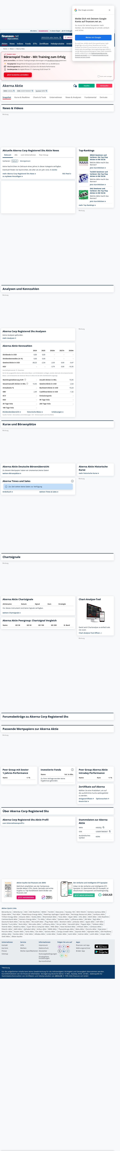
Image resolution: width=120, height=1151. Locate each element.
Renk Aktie (23, 924)
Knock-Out (83, 801)
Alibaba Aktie (40, 934)
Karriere (5, 948)
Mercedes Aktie (35, 924)
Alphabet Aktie (29, 929)
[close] (109, 10)
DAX (25, 912)
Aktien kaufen (17, 936)
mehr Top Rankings (87, 205)
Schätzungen (57, 412)
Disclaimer (43, 951)
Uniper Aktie (105, 934)
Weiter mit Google (93, 37)
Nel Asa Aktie (24, 922)
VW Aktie (87, 919)
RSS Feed (66, 174)
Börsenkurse (6, 912)
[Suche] (60, 37)
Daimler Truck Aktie (9, 924)
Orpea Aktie (6, 914)
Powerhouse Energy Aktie (32, 914)
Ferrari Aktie (61, 924)
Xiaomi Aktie (19, 931)
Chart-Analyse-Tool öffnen (89, 633)
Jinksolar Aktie (78, 922)
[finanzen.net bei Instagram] (60, 946)
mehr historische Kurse (88, 473)
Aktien (4, 44)
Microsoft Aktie (37, 922)
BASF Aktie (92, 917)
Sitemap (5, 954)
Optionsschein (102, 799)
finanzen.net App (83, 945)
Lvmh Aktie (94, 934)
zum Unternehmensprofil (13, 823)
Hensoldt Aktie (73, 924)
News (12, 44)
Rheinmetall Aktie (49, 917)
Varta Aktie (29, 931)
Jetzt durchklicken (97, 168)
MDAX (43, 912)
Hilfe (22, 945)
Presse (4, 951)
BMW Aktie (52, 929)
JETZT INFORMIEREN (26, 897)
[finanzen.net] (10, 36)
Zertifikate (44, 44)
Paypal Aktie (85, 924)
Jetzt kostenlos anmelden (17, 75)
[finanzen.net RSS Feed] (66, 955)
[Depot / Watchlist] (75, 85)
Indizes (20, 44)
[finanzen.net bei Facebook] (64, 946)
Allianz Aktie (51, 919)
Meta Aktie (80, 929)
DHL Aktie (82, 917)
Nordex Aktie (18, 934)
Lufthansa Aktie (77, 919)
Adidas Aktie (6, 934)
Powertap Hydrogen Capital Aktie (56, 914)
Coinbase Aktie (95, 927)
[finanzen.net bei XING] (68, 951)
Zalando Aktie (80, 931)
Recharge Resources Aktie (81, 914)
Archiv (54, 170)
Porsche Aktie (91, 929)
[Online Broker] (10, 38)
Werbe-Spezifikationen (29, 951)
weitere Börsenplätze (11, 473)
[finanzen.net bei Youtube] (68, 946)
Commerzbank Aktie (9, 919)
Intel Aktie (29, 934)
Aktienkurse (17, 912)
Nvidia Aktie (36, 917)
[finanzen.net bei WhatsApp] (62, 955)
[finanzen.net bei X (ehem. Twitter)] (60, 951)
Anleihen (70, 44)
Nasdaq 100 (70, 912)
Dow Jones (60, 912)
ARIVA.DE (58, 976)
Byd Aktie (96, 919)
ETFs (35, 44)
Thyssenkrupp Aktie (66, 929)
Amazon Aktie (24, 917)
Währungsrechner (83, 948)
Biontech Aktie (65, 922)
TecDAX (51, 912)
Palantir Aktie (7, 929)
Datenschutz (44, 948)
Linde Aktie (51, 934)
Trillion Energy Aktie (9, 917)
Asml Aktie (72, 934)
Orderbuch (7, 492)
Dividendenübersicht (11, 412)
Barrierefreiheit (45, 961)
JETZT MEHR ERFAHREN (84, 895)
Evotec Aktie (61, 934)
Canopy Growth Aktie (65, 931)
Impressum (43, 945)
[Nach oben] (109, 1148)
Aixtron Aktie (83, 934)
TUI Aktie (41, 919)
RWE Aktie (55, 927)
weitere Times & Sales (48, 492)
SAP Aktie (99, 922)
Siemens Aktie (63, 919)
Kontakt (5, 945)
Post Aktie (16, 914)
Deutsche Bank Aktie (10, 922)
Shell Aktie (6, 936)
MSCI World (81, 912)
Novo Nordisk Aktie (67, 927)
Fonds (28, 44)
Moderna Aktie (19, 927)
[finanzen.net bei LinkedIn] (64, 951)
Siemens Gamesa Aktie (96, 912)
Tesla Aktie (62, 917)
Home (5, 49)
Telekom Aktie (97, 924)
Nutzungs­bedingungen (48, 954)
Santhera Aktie (99, 914)
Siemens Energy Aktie (27, 919)
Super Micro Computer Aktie (38, 927)
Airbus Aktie (41, 929)
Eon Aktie (39, 931)
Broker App (80, 951)
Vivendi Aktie (7, 927)
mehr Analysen (9, 338)
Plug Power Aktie (51, 922)
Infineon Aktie (82, 927)
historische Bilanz (34, 412)
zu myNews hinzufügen (12, 176)
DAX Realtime (34, 912)
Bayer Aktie (72, 917)
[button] (72, 37)
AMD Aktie (18, 929)
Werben (23, 948)
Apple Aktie (90, 922)
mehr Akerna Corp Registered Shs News (19, 174)
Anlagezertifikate (86, 799)
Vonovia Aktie (50, 931)
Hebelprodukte (57, 44)
